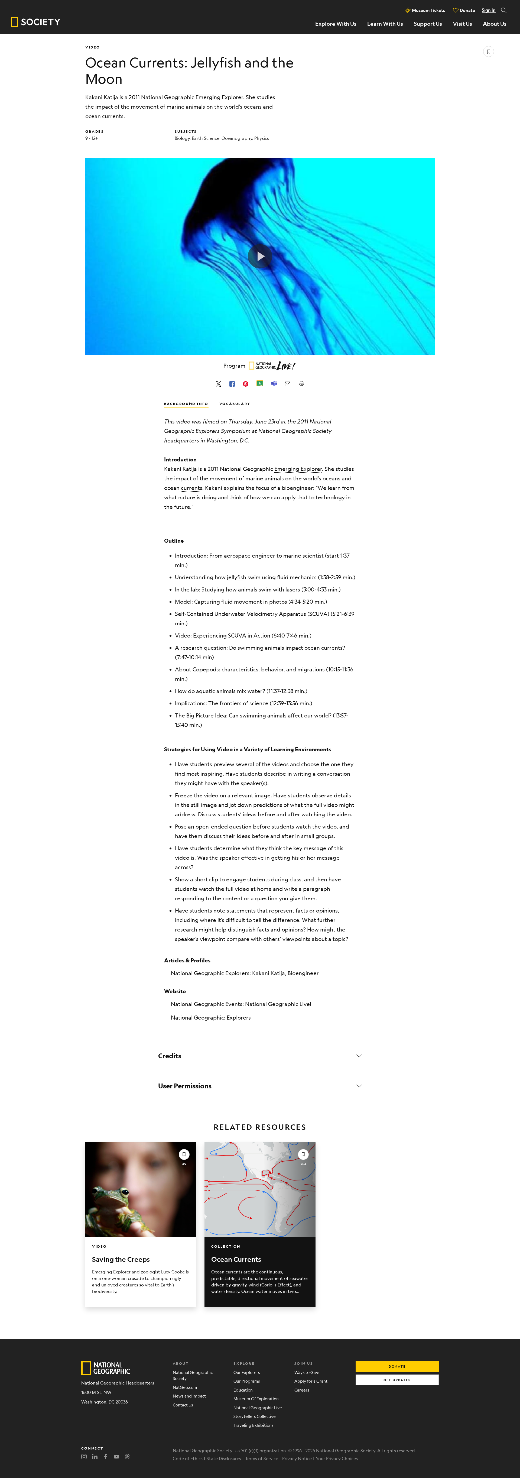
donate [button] (397, 1366)
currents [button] (191, 487)
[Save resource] (488, 51)
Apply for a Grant (310, 1380)
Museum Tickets (428, 10)
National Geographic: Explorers (211, 1017)
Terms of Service (261, 1458)
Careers (301, 1389)
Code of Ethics (188, 1458)
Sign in (489, 10)
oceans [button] (331, 478)
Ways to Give (306, 1372)
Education (243, 1389)
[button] (259, 1056)
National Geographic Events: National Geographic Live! (241, 1004)
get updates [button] (397, 1380)
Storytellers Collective (254, 1416)
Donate (467, 10)
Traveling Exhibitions (253, 1425)
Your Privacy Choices (337, 1458)
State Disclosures (224, 1458)
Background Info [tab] (186, 403)
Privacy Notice (297, 1458)
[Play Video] (260, 256)
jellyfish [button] (236, 577)
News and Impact (189, 1395)
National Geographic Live (257, 1407)
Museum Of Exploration (256, 1398)
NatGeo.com (185, 1387)
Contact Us (183, 1404)
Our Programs (246, 1380)
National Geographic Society (193, 1375)
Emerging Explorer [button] (298, 468)
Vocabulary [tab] (235, 403)
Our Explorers (246, 1372)
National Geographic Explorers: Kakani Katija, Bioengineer (245, 973)
